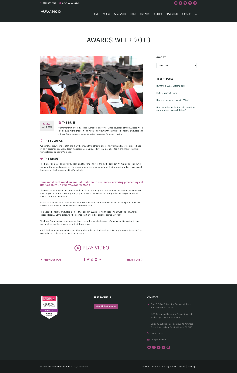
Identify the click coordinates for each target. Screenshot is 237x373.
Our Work (145, 14)
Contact (186, 14)
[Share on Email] (100, 259)
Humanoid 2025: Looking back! (171, 86)
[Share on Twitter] (88, 259)
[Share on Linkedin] (96, 259)
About (133, 14)
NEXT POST (133, 259)
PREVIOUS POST (52, 259)
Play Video (95, 248)
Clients (158, 14)
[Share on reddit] (92, 259)
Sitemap (191, 366)
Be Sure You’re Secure (166, 93)
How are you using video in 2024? (172, 100)
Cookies (182, 366)
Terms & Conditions (151, 366)
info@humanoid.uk (70, 3)
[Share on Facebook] (84, 259)
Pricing (106, 14)
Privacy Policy (169, 366)
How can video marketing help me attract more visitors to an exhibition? (175, 108)
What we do (120, 14)
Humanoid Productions (59, 366)
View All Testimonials (106, 306)
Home (95, 14)
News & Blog (172, 14)
